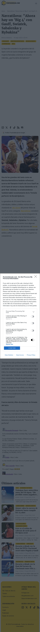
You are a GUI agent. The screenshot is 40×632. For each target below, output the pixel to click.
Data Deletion (9, 355)
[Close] (36, 277)
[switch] (32, 316)
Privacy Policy (31, 355)
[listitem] (20, 311)
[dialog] (20, 316)
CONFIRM (12, 348)
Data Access (20, 355)
